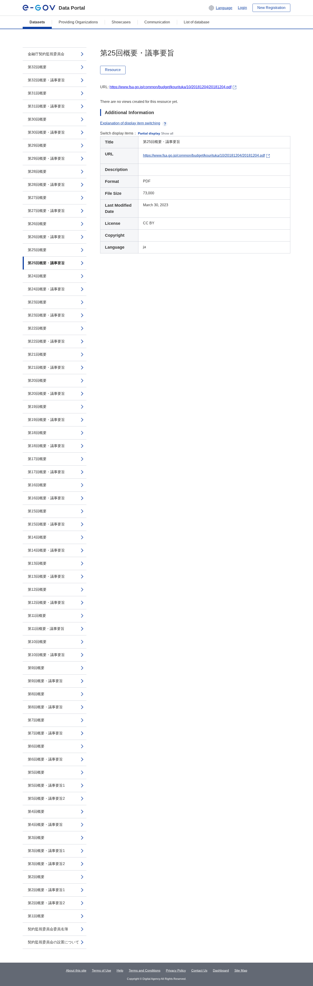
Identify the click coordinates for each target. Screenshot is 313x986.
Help (120, 970)
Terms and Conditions (144, 970)
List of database (196, 22)
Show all (167, 133)
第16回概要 (37, 485)
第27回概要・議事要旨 (46, 211)
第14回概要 (37, 537)
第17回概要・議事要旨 (46, 472)
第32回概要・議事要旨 (46, 80)
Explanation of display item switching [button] (130, 123)
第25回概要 (37, 250)
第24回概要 (37, 276)
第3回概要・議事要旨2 (46, 864)
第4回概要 (36, 811)
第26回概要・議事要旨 (46, 237)
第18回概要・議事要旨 (46, 446)
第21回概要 (37, 354)
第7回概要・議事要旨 (45, 733)
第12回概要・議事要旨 (46, 602)
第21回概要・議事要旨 (46, 367)
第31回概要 (37, 93)
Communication (157, 22)
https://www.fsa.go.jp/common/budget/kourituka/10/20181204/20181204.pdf (170, 87)
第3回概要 (36, 838)
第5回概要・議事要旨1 (46, 785)
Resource (113, 70)
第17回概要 (37, 459)
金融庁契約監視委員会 (46, 54)
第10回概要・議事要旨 (46, 655)
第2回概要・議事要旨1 (46, 890)
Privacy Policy (176, 970)
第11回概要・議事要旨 (46, 629)
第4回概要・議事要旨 (45, 825)
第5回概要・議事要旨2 (46, 798)
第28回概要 (37, 171)
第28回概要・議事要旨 (46, 185)
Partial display (149, 133)
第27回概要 (37, 198)
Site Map (240, 970)
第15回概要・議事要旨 (46, 524)
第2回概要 (36, 877)
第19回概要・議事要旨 (46, 420)
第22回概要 (37, 328)
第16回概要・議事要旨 (46, 498)
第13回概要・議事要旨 (46, 576)
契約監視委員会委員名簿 (48, 929)
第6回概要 (36, 746)
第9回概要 (36, 668)
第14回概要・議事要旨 (46, 550)
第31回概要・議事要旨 (46, 106)
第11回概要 (37, 616)
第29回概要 (37, 145)
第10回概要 (37, 642)
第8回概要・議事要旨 (45, 707)
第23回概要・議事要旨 (46, 315)
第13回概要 (37, 563)
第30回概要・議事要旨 (46, 132)
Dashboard (221, 970)
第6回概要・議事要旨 (45, 759)
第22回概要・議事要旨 (46, 341)
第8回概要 (36, 694)
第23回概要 (37, 302)
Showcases (121, 22)
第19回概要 (37, 407)
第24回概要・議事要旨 (46, 289)
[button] (220, 8)
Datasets (37, 22)
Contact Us (199, 970)
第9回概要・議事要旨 (45, 681)
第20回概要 (37, 380)
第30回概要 (37, 119)
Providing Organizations (78, 22)
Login (242, 8)
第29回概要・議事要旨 (46, 158)
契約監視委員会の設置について (53, 942)
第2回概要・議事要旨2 (46, 903)
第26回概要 (37, 224)
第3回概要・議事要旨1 (46, 851)
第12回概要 (37, 589)
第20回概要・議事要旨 (46, 393)
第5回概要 (36, 772)
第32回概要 (37, 67)
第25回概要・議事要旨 (46, 263)
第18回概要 (37, 433)
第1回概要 (36, 916)
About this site (76, 970)
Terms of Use (101, 970)
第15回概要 (37, 511)
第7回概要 (36, 720)
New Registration (271, 8)
